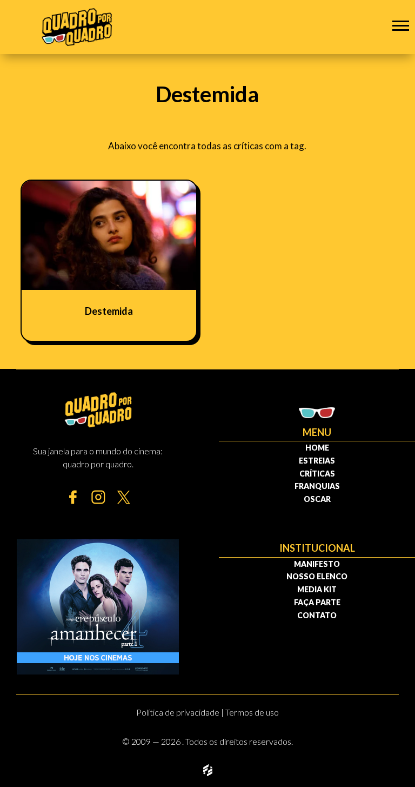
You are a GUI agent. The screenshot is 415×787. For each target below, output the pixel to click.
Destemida (109, 311)
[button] (400, 25)
